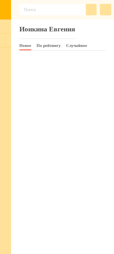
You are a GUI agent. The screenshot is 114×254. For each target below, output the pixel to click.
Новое (25, 45)
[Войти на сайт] (5, 26)
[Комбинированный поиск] (105, 9)
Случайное (76, 45)
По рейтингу (49, 45)
